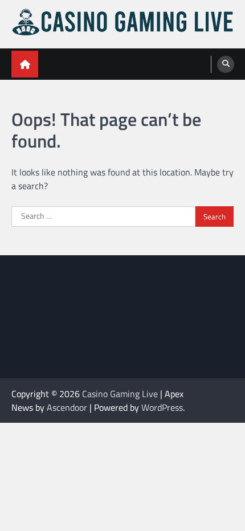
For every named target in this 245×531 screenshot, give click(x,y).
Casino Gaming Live (120, 394)
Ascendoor (67, 407)
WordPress (162, 407)
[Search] (225, 64)
